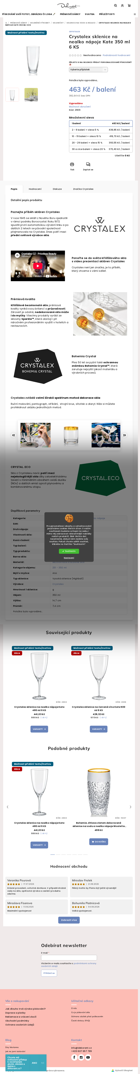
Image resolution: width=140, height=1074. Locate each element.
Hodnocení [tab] (35, 189)
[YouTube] (88, 1057)
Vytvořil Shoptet (124, 1070)
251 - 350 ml (59, 567)
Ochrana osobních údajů (19, 1024)
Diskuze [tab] (57, 189)
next (130, 807)
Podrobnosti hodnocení (116, 55)
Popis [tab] (14, 189)
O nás (74, 1008)
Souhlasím (70, 551)
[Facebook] (74, 1057)
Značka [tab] (83, 189)
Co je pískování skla (80, 1012)
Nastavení (69, 557)
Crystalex (74, 31)
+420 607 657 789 (81, 1051)
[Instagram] (81, 1057)
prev (7, 807)
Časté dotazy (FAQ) (80, 1021)
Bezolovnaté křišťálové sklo (68, 562)
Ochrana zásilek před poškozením (87, 1016)
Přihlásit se (49, 973)
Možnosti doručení (80, 106)
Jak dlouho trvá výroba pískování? (25, 1008)
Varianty (38, 729)
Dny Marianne (12, 1047)
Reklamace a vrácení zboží (21, 1016)
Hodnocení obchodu (69, 866)
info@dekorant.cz (81, 1047)
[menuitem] (29, 14)
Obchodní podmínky (17, 1020)
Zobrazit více (69, 920)
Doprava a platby (15, 1012)
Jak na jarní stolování (15, 1051)
